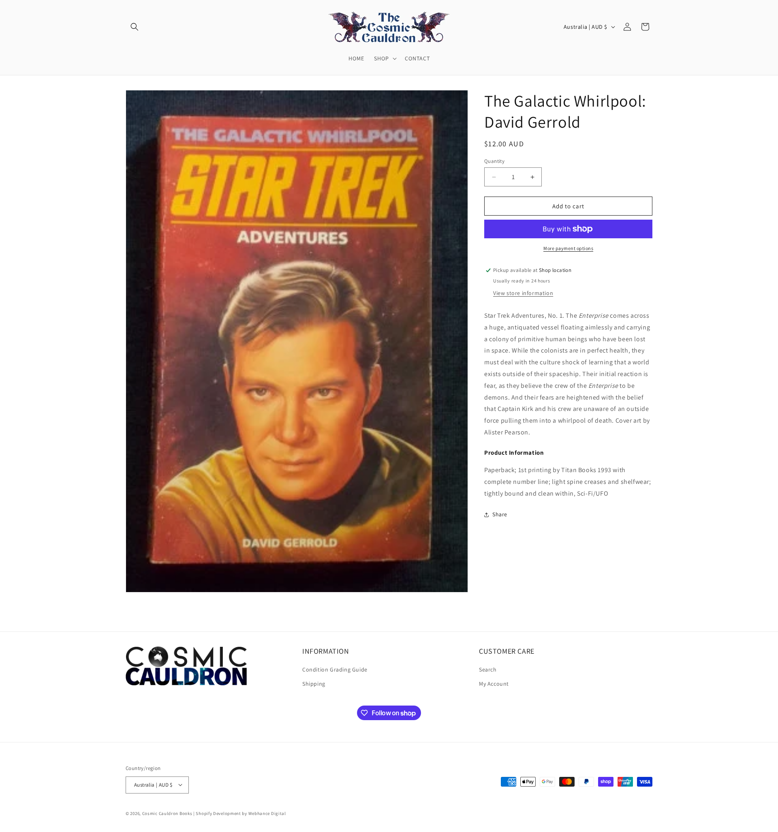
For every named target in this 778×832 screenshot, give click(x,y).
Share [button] (499, 514)
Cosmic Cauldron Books (167, 813)
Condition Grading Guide (335, 670)
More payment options (568, 248)
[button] (134, 27)
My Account (494, 684)
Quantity (494, 161)
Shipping (313, 684)
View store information (523, 293)
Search (488, 670)
